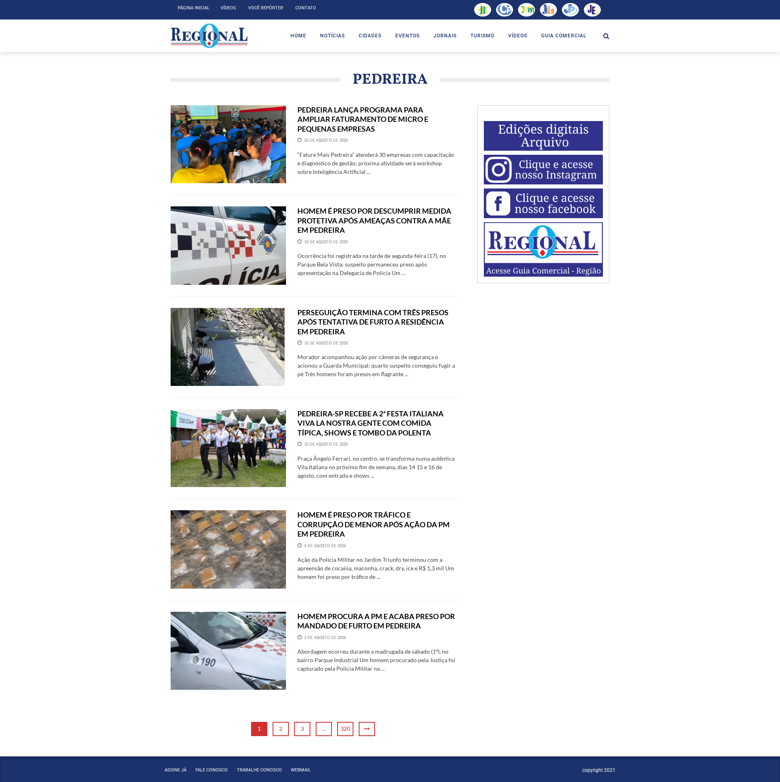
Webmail (301, 770)
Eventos (407, 36)
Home (298, 36)
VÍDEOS (517, 36)
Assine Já (175, 770)
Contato (305, 8)
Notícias (332, 36)
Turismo (482, 36)
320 (345, 728)
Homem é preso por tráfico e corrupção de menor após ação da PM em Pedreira (373, 524)
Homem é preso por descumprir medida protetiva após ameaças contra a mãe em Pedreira (374, 220)
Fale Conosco (211, 770)
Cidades (370, 36)
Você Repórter (265, 8)
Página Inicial (194, 8)
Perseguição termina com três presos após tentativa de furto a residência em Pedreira (372, 322)
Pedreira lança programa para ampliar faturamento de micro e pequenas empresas (362, 119)
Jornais (445, 36)
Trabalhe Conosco (259, 770)
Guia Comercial (563, 36)
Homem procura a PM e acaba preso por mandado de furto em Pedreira (376, 621)
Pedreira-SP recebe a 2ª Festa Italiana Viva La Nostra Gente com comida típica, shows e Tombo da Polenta (370, 423)
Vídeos (228, 8)
